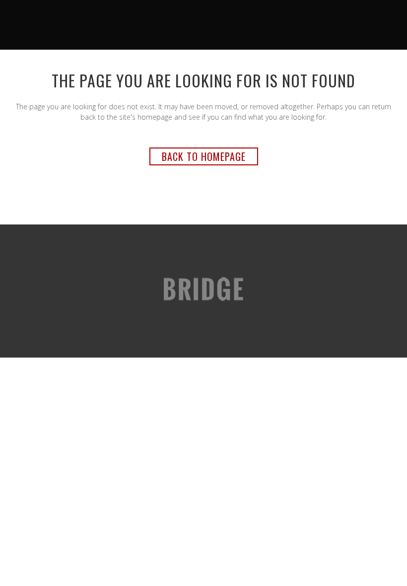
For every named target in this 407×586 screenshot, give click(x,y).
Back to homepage (204, 156)
